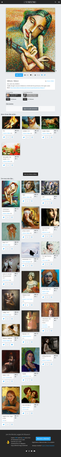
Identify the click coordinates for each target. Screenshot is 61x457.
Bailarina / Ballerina (7, 338)
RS (48, 260)
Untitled (25, 131)
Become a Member (43, 439)
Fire (4, 131)
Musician (24, 334)
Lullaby (4, 312)
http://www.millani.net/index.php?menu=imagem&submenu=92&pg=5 (27, 87)
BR (11, 133)
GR (10, 377)
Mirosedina (5, 245)
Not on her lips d (26, 405)
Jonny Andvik (6, 314)
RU (9, 245)
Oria (4, 420)
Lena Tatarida (6, 377)
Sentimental (25, 259)
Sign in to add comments (30, 108)
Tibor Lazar (45, 260)
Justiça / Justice (26, 231)
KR (31, 261)
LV (50, 360)
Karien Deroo (6, 280)
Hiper (23, 195)
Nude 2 (4, 375)
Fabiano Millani (50, 81)
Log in (43, 445)
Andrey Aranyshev (26, 336)
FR (23, 301)
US (30, 376)
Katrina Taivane (46, 360)
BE (10, 280)
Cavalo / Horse (45, 131)
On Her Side (45, 289)
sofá (43, 197)
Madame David (26, 295)
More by (30, 174)
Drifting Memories (46, 356)
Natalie (24, 374)
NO (10, 314)
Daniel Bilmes (25, 376)
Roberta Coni (45, 232)
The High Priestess (46, 256)
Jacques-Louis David (27, 299)
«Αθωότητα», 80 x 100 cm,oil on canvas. (46, 320)
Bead (4, 242)
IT (5, 420)
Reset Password (50, 445)
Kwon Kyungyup (26, 261)
